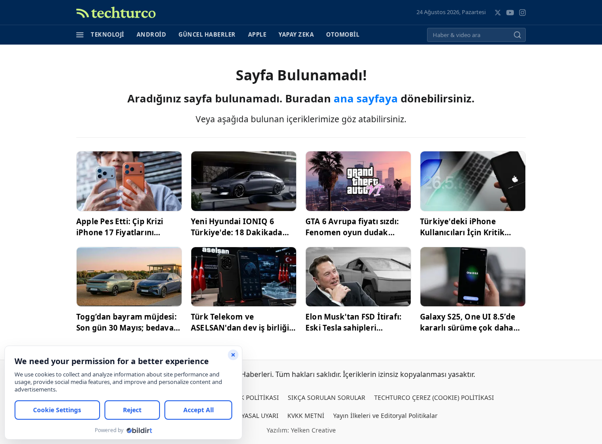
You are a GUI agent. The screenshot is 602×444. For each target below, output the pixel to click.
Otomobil (342, 34)
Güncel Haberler (207, 34)
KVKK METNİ (305, 415)
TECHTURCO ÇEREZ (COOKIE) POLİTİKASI (434, 397)
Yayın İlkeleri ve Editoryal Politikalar (385, 415)
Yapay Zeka (296, 34)
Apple (257, 34)
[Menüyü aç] (80, 35)
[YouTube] (510, 12)
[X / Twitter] (497, 12)
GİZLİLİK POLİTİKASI (249, 397)
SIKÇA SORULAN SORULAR (326, 397)
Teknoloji (107, 34)
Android (152, 34)
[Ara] (517, 34)
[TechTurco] (116, 12)
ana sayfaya (366, 98)
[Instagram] (522, 12)
